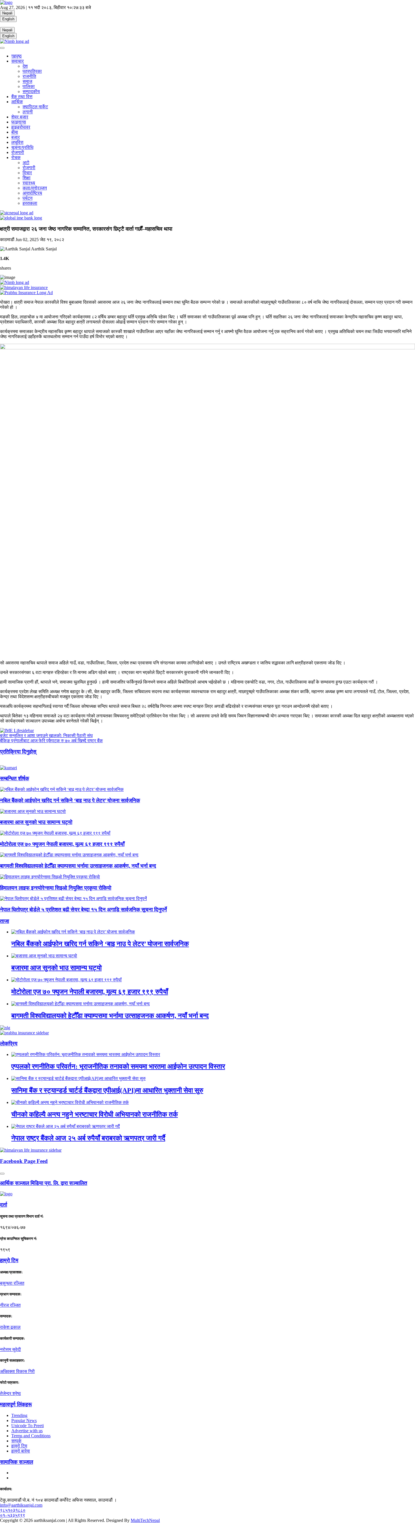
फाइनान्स (18, 122)
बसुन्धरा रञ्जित (12, 1283)
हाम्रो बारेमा (20, 1451)
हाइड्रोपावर (20, 127)
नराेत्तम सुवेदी (10, 1349)
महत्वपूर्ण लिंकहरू (16, 1404)
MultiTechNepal (145, 1520)
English (8, 19)
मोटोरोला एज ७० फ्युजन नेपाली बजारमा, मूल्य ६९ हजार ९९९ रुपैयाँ (62, 844)
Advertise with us (27, 1430)
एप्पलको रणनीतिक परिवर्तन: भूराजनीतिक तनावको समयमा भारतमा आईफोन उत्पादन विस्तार (118, 1066)
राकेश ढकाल (10, 1327)
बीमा (14, 132)
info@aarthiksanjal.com (21, 1505)
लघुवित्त (17, 142)
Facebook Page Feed (24, 1161)
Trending (19, 1415)
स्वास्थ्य (29, 182)
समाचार (17, 61)
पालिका (29, 86)
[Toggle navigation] (2, 48)
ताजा (4, 921)
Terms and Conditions (31, 1435)
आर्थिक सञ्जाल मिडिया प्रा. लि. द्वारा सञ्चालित (43, 1183)
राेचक (16, 157)
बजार (15, 137)
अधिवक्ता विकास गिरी (17, 1371)
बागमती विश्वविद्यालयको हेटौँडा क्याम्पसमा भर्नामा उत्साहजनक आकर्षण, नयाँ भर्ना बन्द (78, 866)
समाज (27, 81)
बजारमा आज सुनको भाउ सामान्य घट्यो (36, 822)
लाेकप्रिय (9, 1043)
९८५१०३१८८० (12, 1510)
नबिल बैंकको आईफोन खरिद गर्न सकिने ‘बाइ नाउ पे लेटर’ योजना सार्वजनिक (70, 800)
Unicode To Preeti (27, 1425)
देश (25, 66)
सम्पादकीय (31, 91)
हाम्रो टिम (19, 1445)
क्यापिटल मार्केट (35, 106)
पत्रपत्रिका (32, 71)
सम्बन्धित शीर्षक (14, 778)
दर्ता (3, 1205)
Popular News (24, 1420)
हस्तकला (30, 203)
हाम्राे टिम (9, 1260)
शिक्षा (26, 177)
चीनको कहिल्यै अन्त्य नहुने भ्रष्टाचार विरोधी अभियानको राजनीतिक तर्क (94, 1114)
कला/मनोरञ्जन (35, 188)
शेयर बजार (19, 116)
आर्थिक (17, 101)
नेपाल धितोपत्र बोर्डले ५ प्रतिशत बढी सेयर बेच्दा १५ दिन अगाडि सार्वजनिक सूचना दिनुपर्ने (83, 910)
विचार (27, 172)
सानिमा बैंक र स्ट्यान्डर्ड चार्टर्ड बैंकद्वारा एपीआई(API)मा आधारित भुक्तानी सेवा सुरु (107, 1090)
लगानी (28, 111)
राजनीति (29, 76)
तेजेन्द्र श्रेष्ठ (10, 1393)
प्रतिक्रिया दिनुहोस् (18, 752)
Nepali (7, 13)
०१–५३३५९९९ (12, 1515)
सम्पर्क (16, 1440)
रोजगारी (17, 152)
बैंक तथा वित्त (21, 96)
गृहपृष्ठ (16, 56)
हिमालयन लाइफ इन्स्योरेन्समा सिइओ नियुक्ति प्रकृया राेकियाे (55, 888)
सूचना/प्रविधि (22, 147)
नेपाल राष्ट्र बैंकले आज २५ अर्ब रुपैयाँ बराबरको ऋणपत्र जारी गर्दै (88, 1138)
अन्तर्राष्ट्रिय (32, 193)
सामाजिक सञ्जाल (16, 1462)
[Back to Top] (2, 1173)
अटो (26, 162)
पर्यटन (27, 198)
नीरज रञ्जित (10, 1305)
